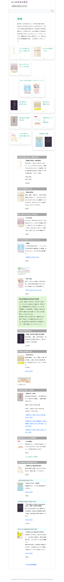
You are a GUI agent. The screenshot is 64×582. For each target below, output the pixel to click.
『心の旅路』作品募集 (31, 456)
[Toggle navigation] (52, 11)
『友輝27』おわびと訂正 (32, 257)
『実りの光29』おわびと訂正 (33, 290)
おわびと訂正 (29, 371)
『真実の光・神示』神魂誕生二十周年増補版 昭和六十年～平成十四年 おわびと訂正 (35, 423)
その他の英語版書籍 (30, 564)
